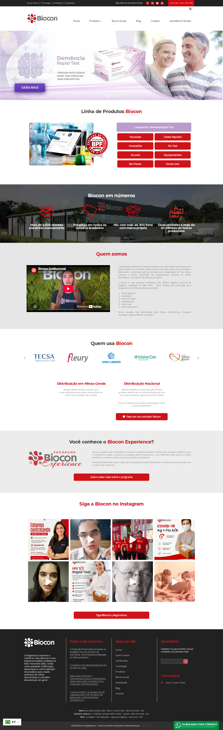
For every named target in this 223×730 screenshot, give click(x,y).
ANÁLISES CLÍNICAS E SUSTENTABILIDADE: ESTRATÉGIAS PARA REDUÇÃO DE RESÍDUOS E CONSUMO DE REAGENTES (88, 680)
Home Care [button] (172, 164)
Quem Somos (122, 655)
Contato (155, 21)
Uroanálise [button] (135, 146)
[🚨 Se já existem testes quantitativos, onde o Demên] (90, 539)
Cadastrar (185, 661)
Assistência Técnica (180, 21)
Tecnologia (121, 666)
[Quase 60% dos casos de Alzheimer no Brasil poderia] (48, 581)
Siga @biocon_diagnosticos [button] (111, 615)
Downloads (121, 682)
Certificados (121, 660)
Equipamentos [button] (173, 155)
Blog (138, 21)
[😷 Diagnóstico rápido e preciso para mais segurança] (174, 539)
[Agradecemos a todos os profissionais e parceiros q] (132, 539)
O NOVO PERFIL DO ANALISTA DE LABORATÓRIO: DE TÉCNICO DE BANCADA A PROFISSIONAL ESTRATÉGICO (87, 696)
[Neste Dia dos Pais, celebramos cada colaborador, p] (174, 581)
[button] (25, 358)
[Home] (42, 18)
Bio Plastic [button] (135, 164)
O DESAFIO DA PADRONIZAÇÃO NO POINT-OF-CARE (88, 667)
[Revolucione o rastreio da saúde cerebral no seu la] (132, 581)
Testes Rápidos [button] (173, 137)
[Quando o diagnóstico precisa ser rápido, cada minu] (90, 581)
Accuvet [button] (135, 155)
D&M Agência (146, 725)
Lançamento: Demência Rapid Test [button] (154, 127)
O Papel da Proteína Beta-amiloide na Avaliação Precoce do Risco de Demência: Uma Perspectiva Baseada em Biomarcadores (88, 653)
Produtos (95, 21)
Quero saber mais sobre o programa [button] (111, 477)
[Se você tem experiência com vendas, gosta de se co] (48, 539)
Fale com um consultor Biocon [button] (144, 416)
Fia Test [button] (172, 146)
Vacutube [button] (135, 137)
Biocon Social (119, 21)
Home (76, 21)
